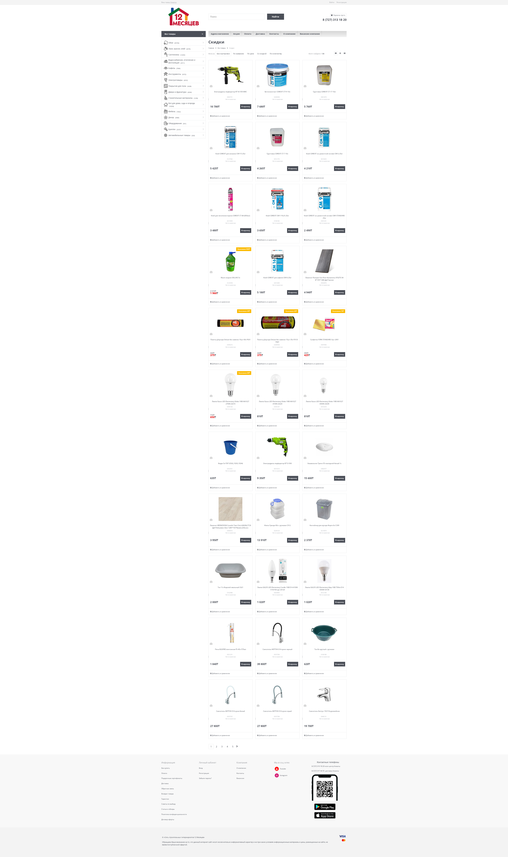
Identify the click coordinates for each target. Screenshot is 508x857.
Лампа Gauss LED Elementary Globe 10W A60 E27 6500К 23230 (324, 402)
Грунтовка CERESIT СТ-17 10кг (324, 92)
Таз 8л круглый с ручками (324, 649)
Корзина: (339, 15)
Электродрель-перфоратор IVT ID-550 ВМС (230, 92)
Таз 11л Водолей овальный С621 (230, 587)
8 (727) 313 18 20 (318, 766)
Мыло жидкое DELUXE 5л (230, 277)
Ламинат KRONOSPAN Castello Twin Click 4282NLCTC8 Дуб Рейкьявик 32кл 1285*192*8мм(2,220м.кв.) (230, 526)
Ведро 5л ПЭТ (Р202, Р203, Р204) (230, 463)
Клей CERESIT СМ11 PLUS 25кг (277, 216)
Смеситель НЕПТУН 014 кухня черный (277, 649)
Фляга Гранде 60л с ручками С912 (277, 525)
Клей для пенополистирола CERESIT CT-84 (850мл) (230, 216)
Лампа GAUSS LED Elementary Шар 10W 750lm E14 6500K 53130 (324, 588)
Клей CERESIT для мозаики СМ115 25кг (231, 154)
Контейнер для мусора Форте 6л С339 (324, 525)
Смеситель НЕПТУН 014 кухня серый (277, 711)
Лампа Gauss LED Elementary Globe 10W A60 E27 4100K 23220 (277, 402)
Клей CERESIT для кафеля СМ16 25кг (277, 277)
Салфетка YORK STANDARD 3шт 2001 (324, 339)
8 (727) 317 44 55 (318, 771)
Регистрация (342, 2)
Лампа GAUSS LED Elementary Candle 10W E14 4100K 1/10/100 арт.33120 (277, 588)
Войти (331, 2)
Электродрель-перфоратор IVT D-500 (277, 463)
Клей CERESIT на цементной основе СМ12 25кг (324, 154)
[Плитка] (336, 53)
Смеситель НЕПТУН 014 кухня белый (230, 711)
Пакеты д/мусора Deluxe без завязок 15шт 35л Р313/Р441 (277, 340)
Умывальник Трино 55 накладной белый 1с (324, 463)
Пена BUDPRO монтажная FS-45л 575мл (230, 649)
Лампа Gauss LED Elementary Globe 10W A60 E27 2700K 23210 (230, 402)
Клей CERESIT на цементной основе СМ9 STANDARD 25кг (324, 217)
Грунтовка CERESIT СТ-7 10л (277, 154)
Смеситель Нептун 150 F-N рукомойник (324, 711)
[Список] (340, 53)
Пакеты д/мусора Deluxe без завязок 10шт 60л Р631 (230, 339)
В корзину (245, 106)
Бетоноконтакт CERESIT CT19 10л (277, 92)
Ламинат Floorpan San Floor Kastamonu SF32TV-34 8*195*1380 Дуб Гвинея (324, 278)
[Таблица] (345, 53)
